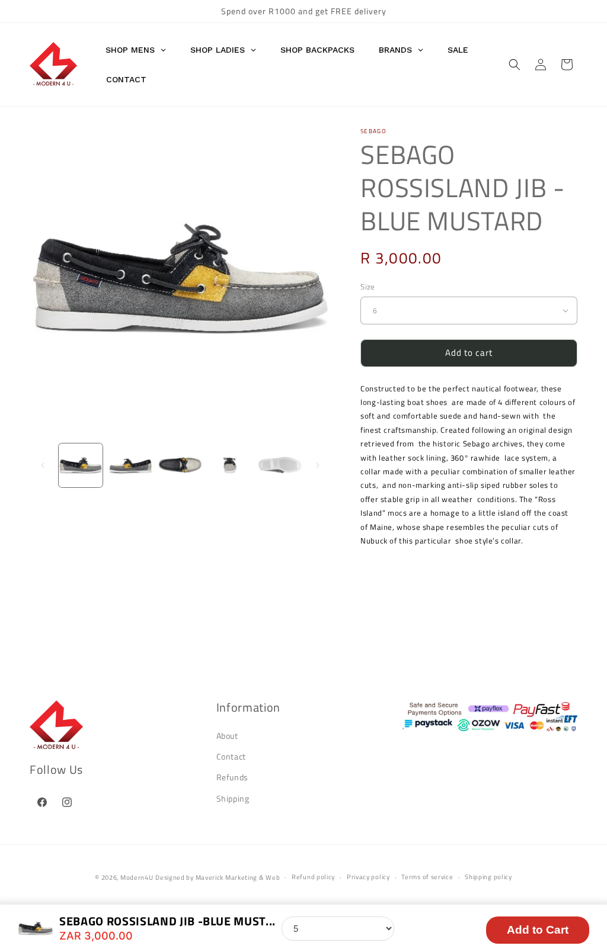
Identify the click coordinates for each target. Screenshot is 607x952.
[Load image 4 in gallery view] (230, 465)
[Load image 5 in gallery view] (280, 465)
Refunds (232, 777)
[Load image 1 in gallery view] (81, 465)
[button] (514, 65)
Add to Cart (537, 930)
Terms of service (427, 877)
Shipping (233, 798)
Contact (231, 756)
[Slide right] (318, 465)
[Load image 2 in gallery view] (130, 465)
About (227, 735)
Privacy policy (368, 877)
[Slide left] (43, 465)
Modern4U (137, 877)
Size (367, 286)
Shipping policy (488, 877)
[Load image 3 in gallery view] (180, 465)
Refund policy (313, 877)
